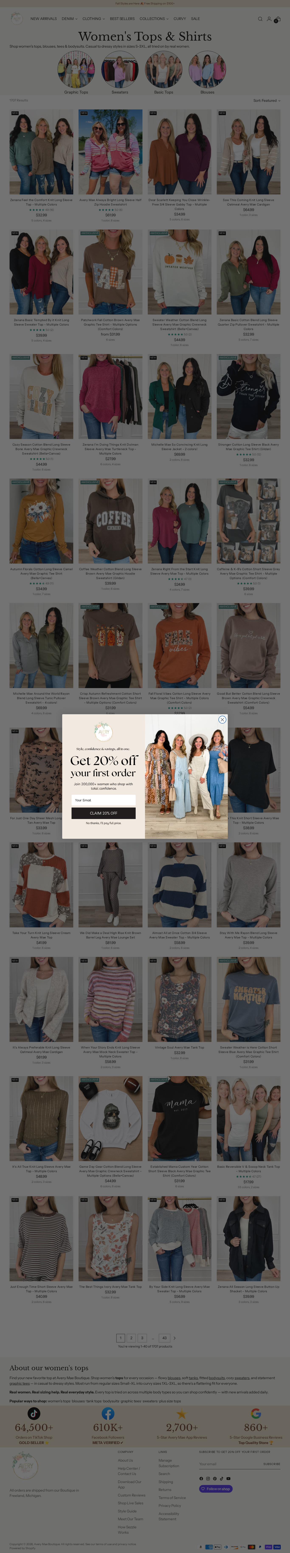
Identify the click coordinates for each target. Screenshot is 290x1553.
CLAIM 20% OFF (103, 813)
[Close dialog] (222, 719)
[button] (103, 823)
